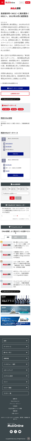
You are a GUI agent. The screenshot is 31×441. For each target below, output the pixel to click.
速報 (5, 341)
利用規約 (15, 406)
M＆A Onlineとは (15, 401)
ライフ (5, 382)
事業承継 (6, 358)
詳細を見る (15, 153)
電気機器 (14, 109)
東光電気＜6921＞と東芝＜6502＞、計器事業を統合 (15, 124)
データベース (7, 347)
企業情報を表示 (15, 94)
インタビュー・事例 (9, 364)
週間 (15, 237)
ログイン (22, 2)
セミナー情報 (7, 388)
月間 (23, 237)
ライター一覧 (7, 393)
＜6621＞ (14, 13)
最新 (8, 237)
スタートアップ (8, 370)
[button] (13, 215)
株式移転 (20, 109)
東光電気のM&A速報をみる (10, 83)
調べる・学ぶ (7, 352)
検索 (12, 198)
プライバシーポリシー (15, 403)
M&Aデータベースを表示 (16, 88)
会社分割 (4, 160)
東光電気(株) (6, 109)
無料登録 (27, 2)
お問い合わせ (15, 413)
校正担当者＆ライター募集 (15, 408)
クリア (18, 198)
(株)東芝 (7, 171)
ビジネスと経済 (8, 376)
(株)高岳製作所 (9, 143)
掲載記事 (15, 411)
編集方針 (15, 399)
